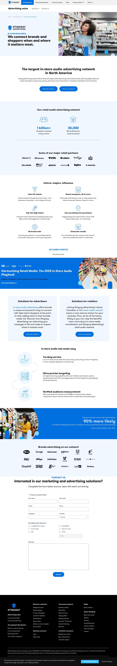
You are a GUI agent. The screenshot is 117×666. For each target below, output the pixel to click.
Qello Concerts (63, 613)
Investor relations (89, 626)
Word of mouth (66, 529)
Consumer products (65, 604)
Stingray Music (62, 616)
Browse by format (13, 633)
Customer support (63, 639)
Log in (35, 634)
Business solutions (40, 604)
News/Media (65, 526)
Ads (32, 532)
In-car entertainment (14, 631)
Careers (86, 631)
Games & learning (63, 624)
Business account (39, 631)
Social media (35, 529)
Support (86, 618)
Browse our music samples (41, 624)
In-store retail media (14, 618)
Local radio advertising (14, 621)
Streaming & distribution (17, 625)
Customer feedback (39, 616)
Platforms (61, 626)
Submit (58, 574)
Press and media (89, 628)
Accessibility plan (89, 623)
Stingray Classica (63, 618)
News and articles (89, 615)
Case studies (37, 626)
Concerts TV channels (65, 621)
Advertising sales (18, 8)
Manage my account (64, 634)
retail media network (93, 310)
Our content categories (15, 636)
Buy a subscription (64, 637)
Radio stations (88, 607)
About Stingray (89, 612)
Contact (86, 620)
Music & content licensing (15, 628)
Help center (36, 637)
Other (64, 532)
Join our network (68, 89)
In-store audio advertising (25, 307)
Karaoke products (63, 607)
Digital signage (37, 610)
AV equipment (37, 618)
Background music (38, 607)
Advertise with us (48, 89)
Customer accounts (65, 631)
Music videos (37, 621)
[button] (89, 2)
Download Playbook (8, 283)
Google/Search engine (38, 526)
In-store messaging (38, 613)
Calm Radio (61, 610)
